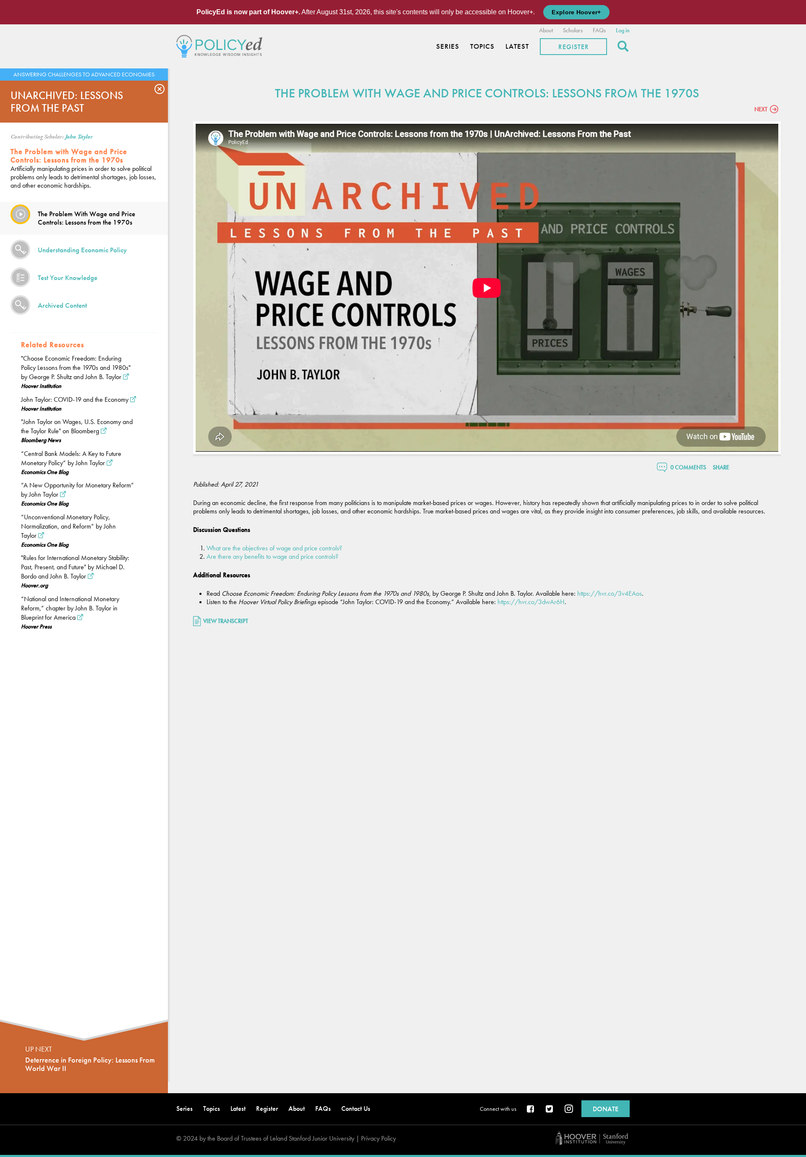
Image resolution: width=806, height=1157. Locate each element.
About (546, 30)
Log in (623, 30)
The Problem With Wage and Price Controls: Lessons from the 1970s (86, 217)
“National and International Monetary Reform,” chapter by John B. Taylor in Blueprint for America (70, 608)
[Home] (221, 45)
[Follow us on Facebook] (531, 1110)
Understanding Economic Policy (82, 250)
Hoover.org (34, 585)
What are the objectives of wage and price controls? (274, 548)
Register (573, 46)
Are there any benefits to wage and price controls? (272, 556)
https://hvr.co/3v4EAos (609, 593)
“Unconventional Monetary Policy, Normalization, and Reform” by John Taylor (68, 526)
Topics (482, 46)
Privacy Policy (378, 1138)
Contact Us (355, 1108)
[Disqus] (487, 744)
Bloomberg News (41, 440)
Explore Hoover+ (576, 12)
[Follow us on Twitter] (550, 1110)
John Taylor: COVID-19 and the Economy (74, 399)
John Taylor (79, 137)
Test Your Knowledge (67, 277)
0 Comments (688, 467)
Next (760, 109)
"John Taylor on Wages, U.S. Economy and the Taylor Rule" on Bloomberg (77, 426)
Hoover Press (36, 626)
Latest (517, 46)
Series (447, 46)
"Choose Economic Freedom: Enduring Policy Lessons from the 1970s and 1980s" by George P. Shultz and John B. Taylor (76, 367)
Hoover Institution (41, 386)
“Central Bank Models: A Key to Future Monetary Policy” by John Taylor (71, 458)
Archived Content (62, 305)
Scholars (573, 30)
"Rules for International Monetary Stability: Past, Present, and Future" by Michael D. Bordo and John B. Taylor (75, 567)
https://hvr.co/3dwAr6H (531, 601)
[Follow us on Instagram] (569, 1110)
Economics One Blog (44, 472)
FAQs (599, 30)
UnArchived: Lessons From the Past (66, 101)
